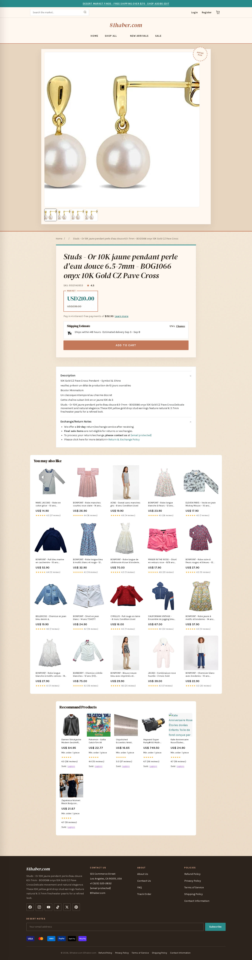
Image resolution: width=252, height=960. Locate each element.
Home (94, 35)
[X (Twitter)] (67, 907)
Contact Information (196, 900)
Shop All (111, 35)
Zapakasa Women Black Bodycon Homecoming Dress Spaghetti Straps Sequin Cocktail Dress (70, 802)
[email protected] (141, 435)
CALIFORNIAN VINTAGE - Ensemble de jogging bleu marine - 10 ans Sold (161, 618)
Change (180, 326)
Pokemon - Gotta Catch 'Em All (97, 741)
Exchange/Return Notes (76, 421)
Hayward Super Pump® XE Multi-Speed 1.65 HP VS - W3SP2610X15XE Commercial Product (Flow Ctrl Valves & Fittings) (152, 741)
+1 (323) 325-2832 (101, 883)
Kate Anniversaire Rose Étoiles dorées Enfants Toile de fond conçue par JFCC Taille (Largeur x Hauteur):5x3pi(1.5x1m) (181, 741)
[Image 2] (64, 215)
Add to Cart (126, 345)
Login (194, 12)
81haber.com (126, 25)
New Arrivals (139, 35)
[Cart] (218, 12)
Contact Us (144, 880)
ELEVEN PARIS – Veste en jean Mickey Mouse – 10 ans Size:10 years (201, 504)
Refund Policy (192, 874)
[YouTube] (48, 907)
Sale (158, 35)
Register (207, 12)
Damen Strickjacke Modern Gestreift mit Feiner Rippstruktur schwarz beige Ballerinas (71, 741)
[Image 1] (50, 215)
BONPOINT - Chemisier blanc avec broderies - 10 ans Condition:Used (200, 675)
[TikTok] (57, 907)
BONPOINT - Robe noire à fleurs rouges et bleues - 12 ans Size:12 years (199, 561)
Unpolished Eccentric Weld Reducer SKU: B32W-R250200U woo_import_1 (125, 741)
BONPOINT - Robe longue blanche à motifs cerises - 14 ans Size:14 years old (50, 675)
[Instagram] (39, 907)
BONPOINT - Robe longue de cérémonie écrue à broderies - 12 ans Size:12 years (125, 561)
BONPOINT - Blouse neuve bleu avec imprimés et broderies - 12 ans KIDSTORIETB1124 (124, 675)
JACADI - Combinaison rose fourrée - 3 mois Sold (162, 674)
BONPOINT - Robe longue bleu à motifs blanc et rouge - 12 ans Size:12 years (88, 561)
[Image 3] (78, 215)
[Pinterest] (76, 907)
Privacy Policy (192, 880)
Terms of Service (194, 887)
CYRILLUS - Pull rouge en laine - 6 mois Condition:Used (125, 617)
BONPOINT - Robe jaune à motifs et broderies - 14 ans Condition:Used (199, 618)
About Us (142, 874)
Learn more (121, 316)
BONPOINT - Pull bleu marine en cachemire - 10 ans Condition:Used (50, 561)
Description (68, 375)
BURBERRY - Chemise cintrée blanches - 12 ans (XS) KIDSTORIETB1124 (87, 675)
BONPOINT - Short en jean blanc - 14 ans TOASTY (86, 617)
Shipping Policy (193, 894)
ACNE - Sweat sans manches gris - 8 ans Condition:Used (125, 504)
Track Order (144, 894)
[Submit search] (85, 12)
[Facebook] (30, 907)
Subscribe (215, 926)
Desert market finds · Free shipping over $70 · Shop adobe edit (126, 3)
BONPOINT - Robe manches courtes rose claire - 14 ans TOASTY (87, 504)
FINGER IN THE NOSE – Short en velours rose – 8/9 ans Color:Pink (162, 561)
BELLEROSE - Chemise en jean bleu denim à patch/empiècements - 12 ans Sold (51, 618)
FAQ (139, 887)
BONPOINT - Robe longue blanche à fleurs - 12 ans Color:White (160, 504)
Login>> (71, 766)
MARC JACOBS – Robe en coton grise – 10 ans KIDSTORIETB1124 (48, 504)
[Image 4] (91, 215)
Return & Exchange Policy (124, 439)
